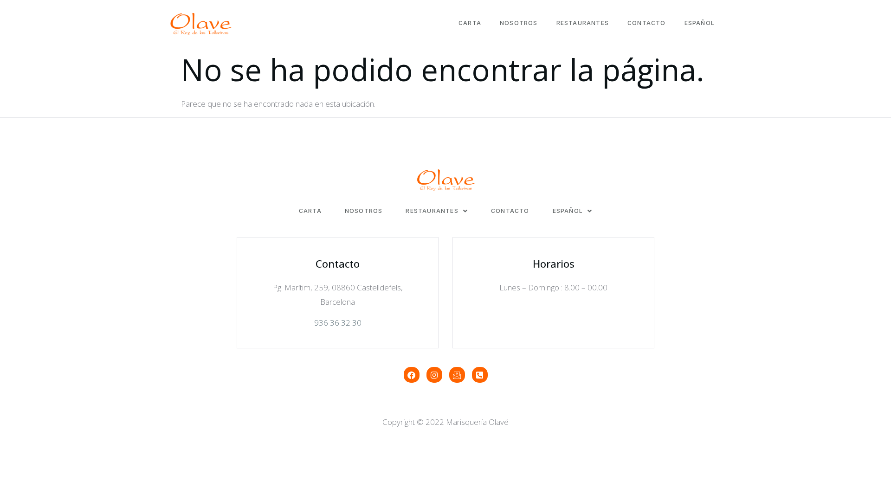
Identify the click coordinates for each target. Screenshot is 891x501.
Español (699, 22)
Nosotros (519, 22)
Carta (469, 22)
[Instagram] (434, 375)
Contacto (646, 22)
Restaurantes (582, 22)
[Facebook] (412, 375)
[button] (436, 211)
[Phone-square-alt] (480, 375)
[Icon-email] (457, 375)
